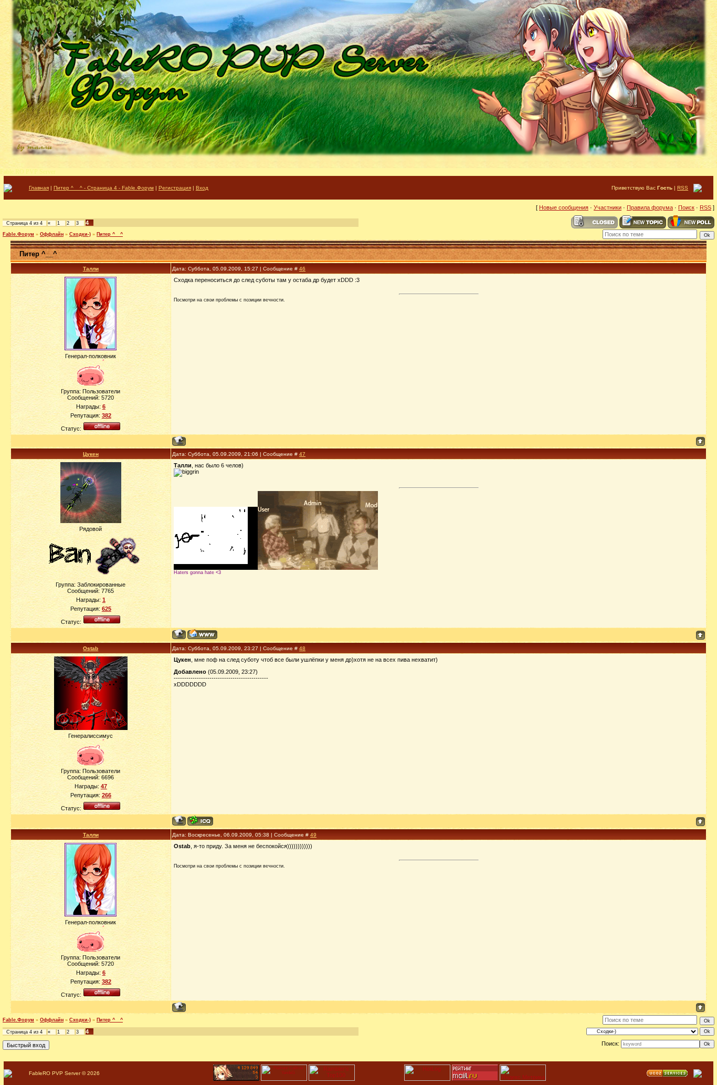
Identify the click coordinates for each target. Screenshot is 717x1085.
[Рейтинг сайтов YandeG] (284, 1079)
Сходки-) (80, 234)
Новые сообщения (563, 207)
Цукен (91, 454)
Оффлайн (52, 234)
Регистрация (175, 188)
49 (313, 835)
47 (302, 454)
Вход (202, 188)
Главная (39, 188)
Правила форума (650, 207)
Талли (91, 269)
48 (302, 648)
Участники (607, 207)
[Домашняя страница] (202, 634)
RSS (682, 188)
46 (302, 269)
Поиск (686, 207)
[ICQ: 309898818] (200, 821)
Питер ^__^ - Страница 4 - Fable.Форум (104, 188)
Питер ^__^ (110, 234)
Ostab (90, 648)
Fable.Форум (18, 234)
